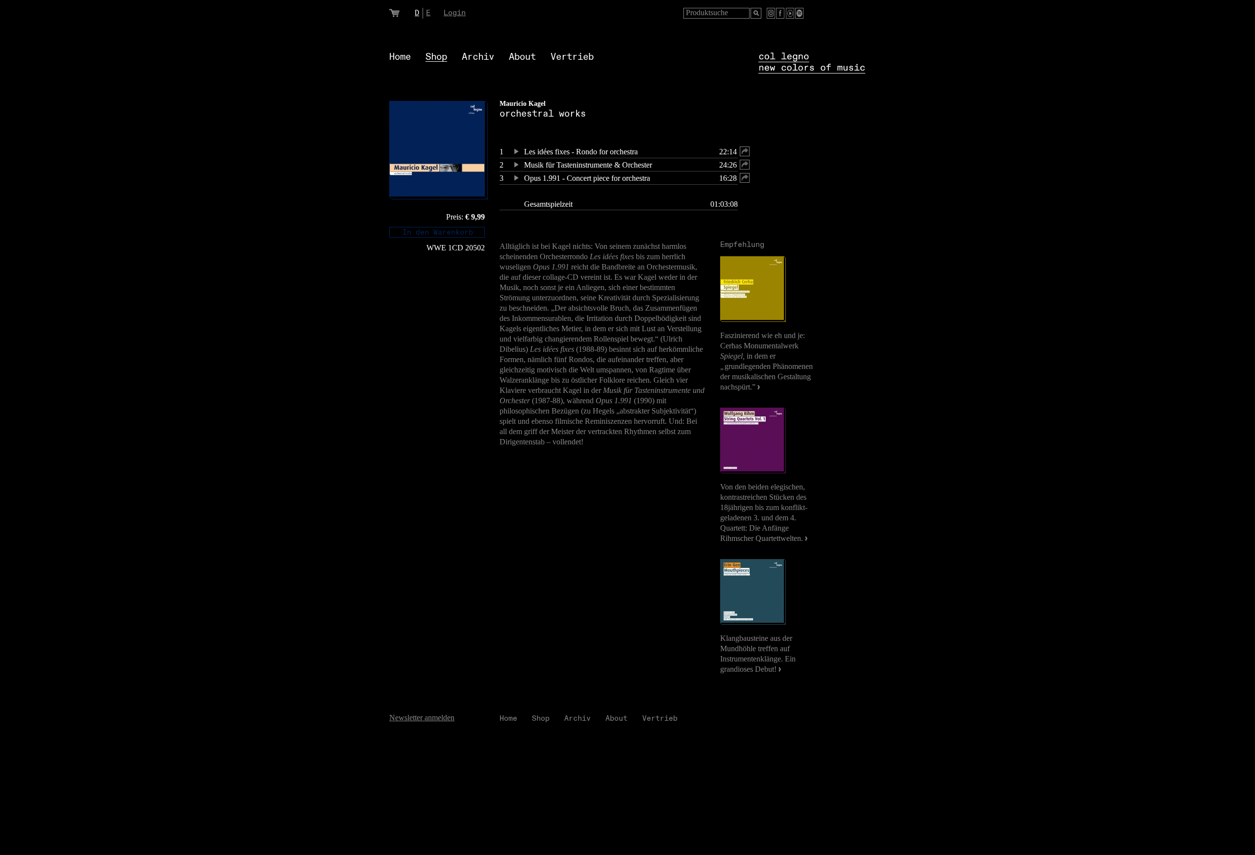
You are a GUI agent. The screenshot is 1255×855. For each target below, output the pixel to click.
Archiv (478, 57)
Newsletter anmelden (421, 717)
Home (400, 57)
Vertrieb (572, 57)
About (522, 57)
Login (455, 13)
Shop (436, 57)
